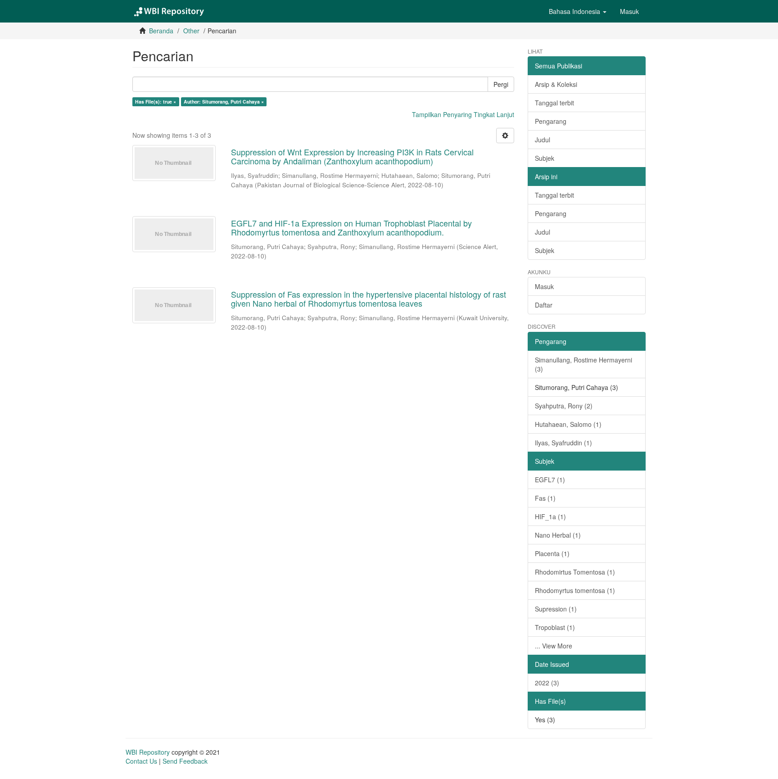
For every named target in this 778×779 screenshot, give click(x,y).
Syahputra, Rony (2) (564, 405)
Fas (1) (545, 498)
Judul (542, 139)
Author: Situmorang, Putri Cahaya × (224, 101)
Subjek (544, 158)
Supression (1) (556, 608)
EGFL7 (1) (550, 479)
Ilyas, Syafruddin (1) (563, 442)
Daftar (543, 304)
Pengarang (550, 121)
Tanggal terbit (554, 102)
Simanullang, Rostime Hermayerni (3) (583, 364)
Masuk (544, 286)
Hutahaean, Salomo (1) (568, 424)
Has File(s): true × (155, 101)
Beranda (161, 30)
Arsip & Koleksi (556, 84)
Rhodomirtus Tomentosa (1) (575, 571)
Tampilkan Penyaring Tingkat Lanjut (463, 114)
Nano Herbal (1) (558, 534)
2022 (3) (547, 682)
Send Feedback (185, 760)
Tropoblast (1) (555, 627)
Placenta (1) (552, 553)
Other (191, 30)
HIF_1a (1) (550, 516)
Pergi (500, 84)
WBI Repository (148, 751)
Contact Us (141, 760)
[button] (577, 11)
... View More (553, 645)
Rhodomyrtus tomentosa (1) (575, 590)
